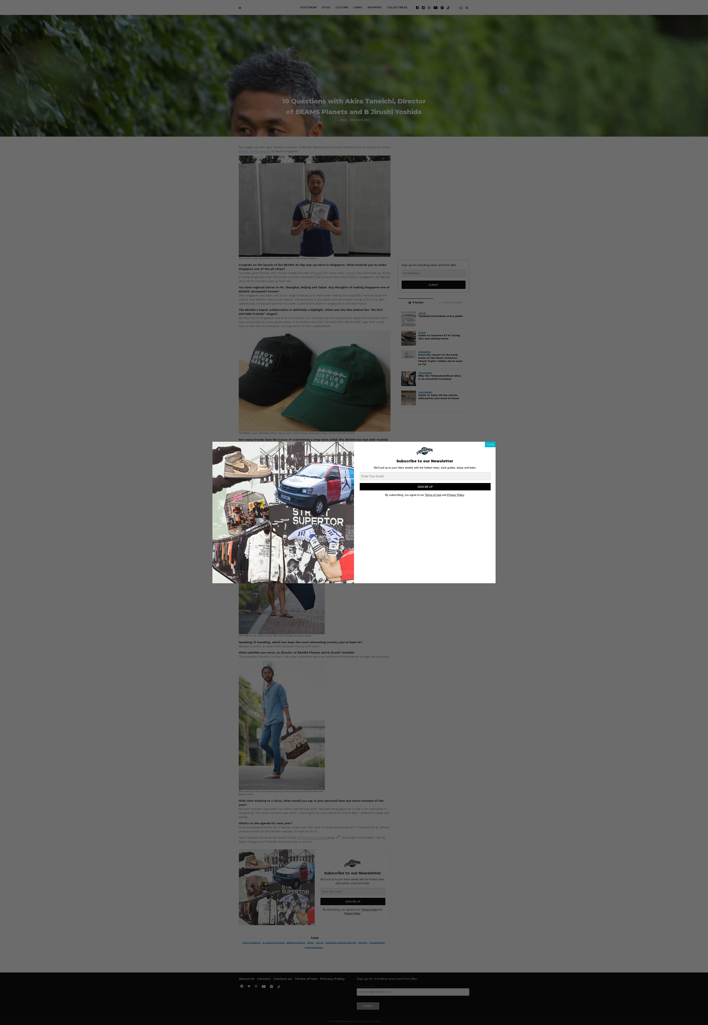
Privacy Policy (455, 495)
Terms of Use (433, 495)
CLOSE (490, 444)
